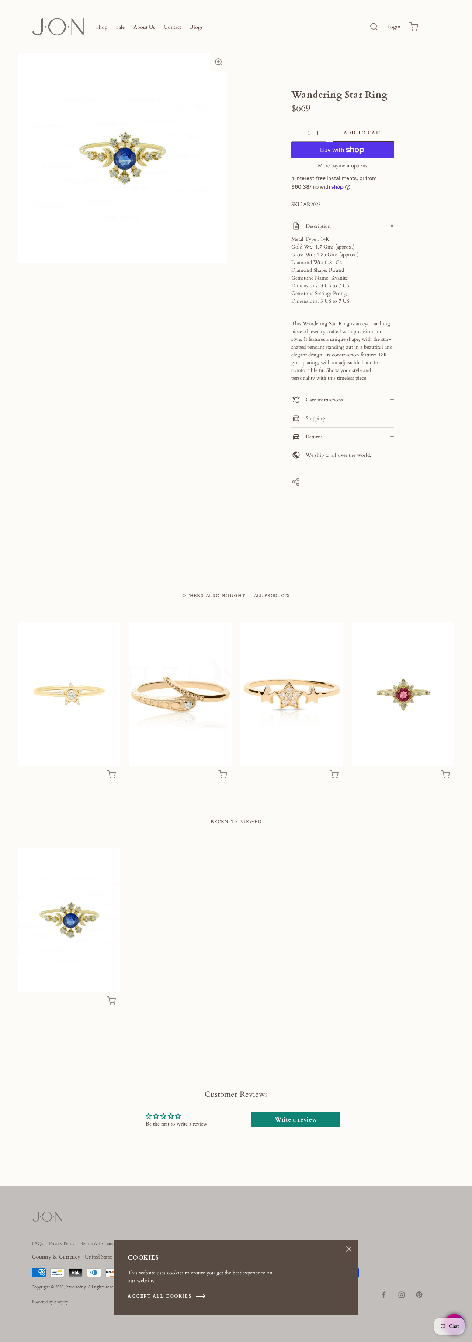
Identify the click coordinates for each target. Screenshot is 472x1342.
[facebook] (384, 1295)
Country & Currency (56, 1256)
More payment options (342, 165)
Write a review (296, 1120)
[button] (219, 62)
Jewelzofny (76, 1287)
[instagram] (401, 1295)
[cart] (414, 26)
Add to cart (363, 133)
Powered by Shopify (50, 1302)
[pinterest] (419, 1295)
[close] (374, 26)
